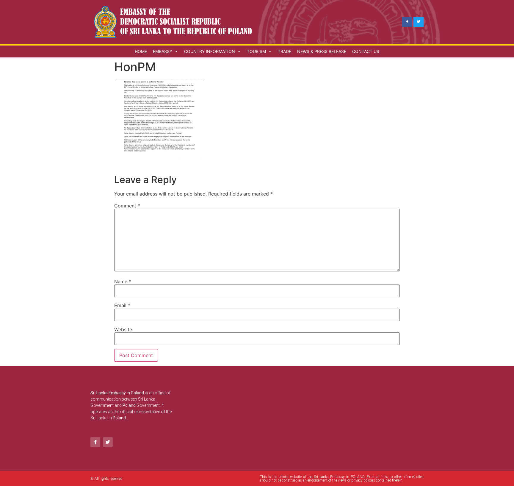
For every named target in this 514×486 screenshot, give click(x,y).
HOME (141, 51)
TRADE (284, 51)
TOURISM (256, 51)
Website (123, 329)
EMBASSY (162, 51)
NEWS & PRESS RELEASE (321, 51)
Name (122, 281)
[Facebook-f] (407, 22)
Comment (127, 205)
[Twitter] (418, 22)
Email (122, 305)
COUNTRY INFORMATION (209, 51)
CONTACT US (365, 51)
